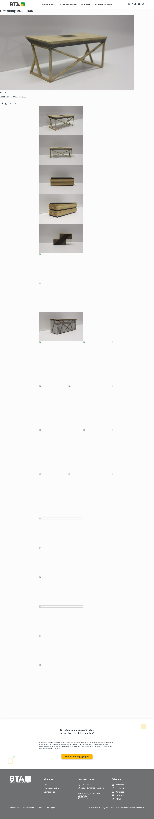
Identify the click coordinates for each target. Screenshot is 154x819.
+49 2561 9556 (87, 785)
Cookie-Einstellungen (46, 808)
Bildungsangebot (51, 788)
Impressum (14, 808)
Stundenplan (49, 792)
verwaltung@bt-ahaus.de (92, 788)
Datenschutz (28, 808)
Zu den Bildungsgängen (77, 756)
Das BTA (47, 784)
